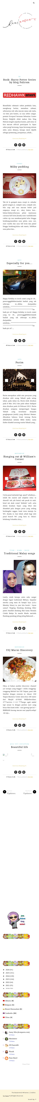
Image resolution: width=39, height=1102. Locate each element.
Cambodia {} (11, 1013)
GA (19, 76)
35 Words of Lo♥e (10, 633)
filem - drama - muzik (19, 550)
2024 (7, 976)
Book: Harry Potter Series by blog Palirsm (19, 81)
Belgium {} (9, 1005)
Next (32, 380)
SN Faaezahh (14, 1045)
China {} (8, 1017)
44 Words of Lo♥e (10, 246)
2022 (7, 982)
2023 (7, 979)
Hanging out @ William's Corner (19, 457)
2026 (7, 970)
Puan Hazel (13, 1058)
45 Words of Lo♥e (10, 536)
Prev (6, 380)
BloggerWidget (26, 1064)
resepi (19, 163)
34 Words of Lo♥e (10, 730)
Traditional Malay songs (19, 553)
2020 (7, 989)
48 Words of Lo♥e (10, 345)
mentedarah (19, 453)
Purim (20, 362)
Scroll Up (31, 1099)
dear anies (30, 149)
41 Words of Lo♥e (10, 439)
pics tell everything (19, 744)
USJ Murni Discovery (19, 650)
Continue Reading (19, 138)
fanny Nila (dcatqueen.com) (19, 1032)
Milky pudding (19, 166)
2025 (7, 973)
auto (19, 260)
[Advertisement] (19, 55)
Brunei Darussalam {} (13, 1009)
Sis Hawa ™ (6, 1096)
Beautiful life (19, 747)
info (19, 359)
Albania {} (9, 1001)
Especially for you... (19, 263)
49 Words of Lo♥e (10, 149)
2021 (7, 985)
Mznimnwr (13, 1039)
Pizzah (11, 1051)
